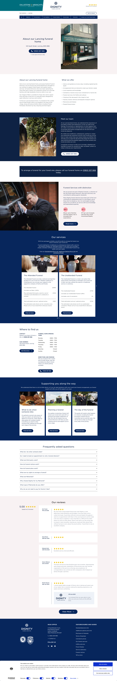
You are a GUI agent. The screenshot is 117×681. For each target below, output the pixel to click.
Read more (70, 224)
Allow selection (103, 668)
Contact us (52, 638)
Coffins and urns (80, 644)
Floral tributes (80, 647)
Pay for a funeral (91, 13)
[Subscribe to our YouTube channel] (52, 646)
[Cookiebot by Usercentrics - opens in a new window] (11, 678)
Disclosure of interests (82, 633)
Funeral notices (80, 652)
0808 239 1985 (53, 635)
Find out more (30, 313)
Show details (73, 678)
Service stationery (81, 649)
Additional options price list (84, 630)
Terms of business (81, 636)
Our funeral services (81, 641)
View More (66, 612)
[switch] (42, 678)
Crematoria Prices (58, 253)
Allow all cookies (103, 664)
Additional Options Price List (67, 251)
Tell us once (79, 655)
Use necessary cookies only (103, 673)
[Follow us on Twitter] (48, 646)
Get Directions (25, 350)
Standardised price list (82, 628)
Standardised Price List (51, 251)
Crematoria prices (81, 638)
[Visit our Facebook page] (55, 646)
